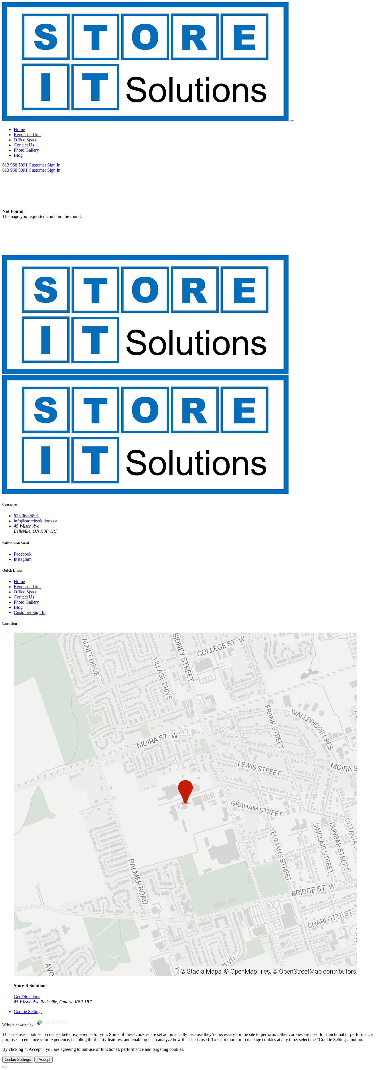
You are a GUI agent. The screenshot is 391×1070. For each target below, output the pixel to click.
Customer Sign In (44, 165)
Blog (18, 155)
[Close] (4, 1066)
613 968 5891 (14, 165)
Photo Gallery (26, 150)
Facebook (22, 554)
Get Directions (27, 996)
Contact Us (24, 144)
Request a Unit (27, 134)
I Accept (43, 1059)
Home (19, 129)
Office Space (25, 139)
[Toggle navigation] (292, 121)
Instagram (22, 559)
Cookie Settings (18, 1059)
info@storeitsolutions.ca (35, 520)
